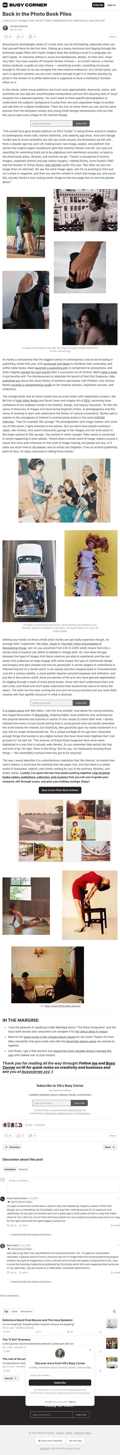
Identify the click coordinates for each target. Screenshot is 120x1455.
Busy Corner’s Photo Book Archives (62, 1006)
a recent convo (15, 710)
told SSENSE (53, 165)
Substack (44, 1448)
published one (11, 380)
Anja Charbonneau (17, 1198)
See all (9, 1378)
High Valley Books (27, 400)
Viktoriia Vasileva (19, 26)
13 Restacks (39, 1125)
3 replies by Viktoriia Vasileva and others (30, 1281)
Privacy (60, 1432)
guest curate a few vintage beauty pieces (50, 1037)
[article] (60, 1326)
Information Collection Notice (59, 1392)
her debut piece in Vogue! (91, 1031)
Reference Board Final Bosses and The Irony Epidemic (37, 1320)
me (95, 1063)
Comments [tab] (9, 1169)
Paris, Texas (49, 643)
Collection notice (82, 1432)
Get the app (75, 1440)
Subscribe (98, 5)
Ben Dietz (37, 710)
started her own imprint (35, 372)
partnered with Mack (57, 363)
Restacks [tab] (23, 1169)
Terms (69, 1432)
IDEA (87, 400)
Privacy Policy (83, 1392)
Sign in (112, 5)
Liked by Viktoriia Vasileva (21, 1202)
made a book (108, 372)
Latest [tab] (14, 1311)
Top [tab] (6, 1311)
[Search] (114, 1311)
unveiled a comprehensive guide (31, 384)
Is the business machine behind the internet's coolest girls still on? (38, 1343)
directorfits (41, 715)
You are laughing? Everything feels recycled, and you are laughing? (38, 1324)
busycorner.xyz (36, 1071)
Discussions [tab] (26, 1311)
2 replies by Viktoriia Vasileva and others (30, 1234)
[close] (90, 1349)
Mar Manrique (59, 1027)
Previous (14, 1147)
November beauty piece (81, 1041)
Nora (11, 1037)
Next (108, 1147)
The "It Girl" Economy (16, 1339)
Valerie (24, 1055)
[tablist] (16, 1169)
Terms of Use (75, 1389)
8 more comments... (10, 1295)
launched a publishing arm (51, 368)
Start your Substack (51, 1440)
